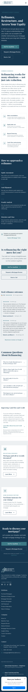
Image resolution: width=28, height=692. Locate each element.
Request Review (5, 623)
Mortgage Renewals (6, 599)
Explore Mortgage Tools (14, 238)
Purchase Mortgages (6, 594)
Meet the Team (5, 621)
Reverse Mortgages (6, 601)
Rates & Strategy (5, 609)
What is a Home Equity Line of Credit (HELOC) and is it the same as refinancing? (12, 371)
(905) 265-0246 (7, 650)
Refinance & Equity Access (8, 596)
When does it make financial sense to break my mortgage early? (12, 362)
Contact (3, 636)
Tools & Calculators (6, 633)
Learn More (8, 474)
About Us (3, 618)
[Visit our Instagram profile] (5, 584)
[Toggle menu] (25, 2)
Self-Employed (5, 604)
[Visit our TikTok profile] (7, 584)
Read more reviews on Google (13, 339)
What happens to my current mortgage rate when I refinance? (13, 393)
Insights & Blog (5, 631)
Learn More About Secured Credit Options (12, 426)
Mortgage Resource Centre (8, 628)
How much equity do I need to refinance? (10, 379)
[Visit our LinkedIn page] (10, 584)
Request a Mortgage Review (12, 52)
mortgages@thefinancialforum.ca (11, 652)
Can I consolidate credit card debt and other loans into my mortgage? (13, 386)
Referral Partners (5, 626)
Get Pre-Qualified (9, 47)
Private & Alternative (6, 606)
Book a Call (7, 57)
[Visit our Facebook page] (2, 584)
